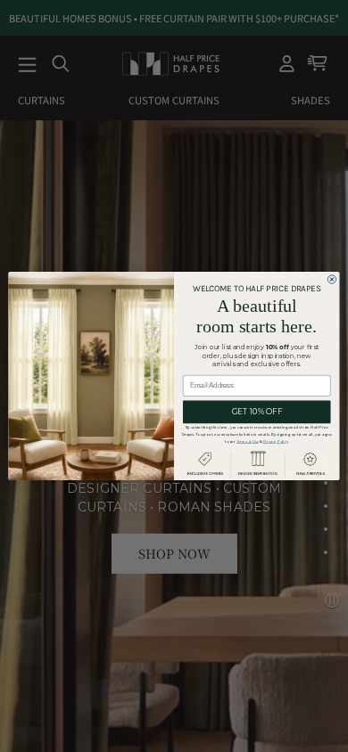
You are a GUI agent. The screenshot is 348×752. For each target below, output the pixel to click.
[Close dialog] (331, 279)
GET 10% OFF (257, 411)
